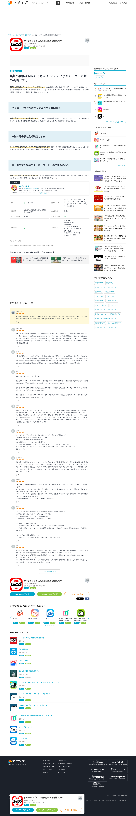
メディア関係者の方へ (64, 766)
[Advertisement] (49, 283)
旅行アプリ (109, 283)
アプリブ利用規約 (111, 795)
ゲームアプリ (112, 287)
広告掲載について (63, 760)
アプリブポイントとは (49, 763)
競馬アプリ (112, 327)
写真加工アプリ (100, 287)
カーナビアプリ (100, 309)
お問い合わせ (61, 769)
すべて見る (121, 165)
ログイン (125, 3)
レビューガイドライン (49, 766)
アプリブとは (46, 760)
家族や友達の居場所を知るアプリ (105, 318)
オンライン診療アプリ (114, 323)
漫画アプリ (28, 35)
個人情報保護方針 (123, 795)
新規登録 (114, 3)
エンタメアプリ (18, 35)
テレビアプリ (99, 296)
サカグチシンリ (24, 186)
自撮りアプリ (112, 309)
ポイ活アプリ (99, 301)
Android (33, 48)
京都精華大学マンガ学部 (31, 188)
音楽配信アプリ (110, 292)
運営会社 (45, 772)
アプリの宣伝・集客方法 (65, 763)
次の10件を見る (48, 571)
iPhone (27, 48)
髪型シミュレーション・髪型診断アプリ (107, 314)
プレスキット (61, 772)
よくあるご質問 (47, 769)
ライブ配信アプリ (111, 301)
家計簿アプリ (99, 283)
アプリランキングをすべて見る (115, 122)
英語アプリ (98, 292)
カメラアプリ (110, 296)
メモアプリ (113, 305)
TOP (9, 35)
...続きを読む (43, 193)
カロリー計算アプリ (101, 305)
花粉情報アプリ (100, 323)
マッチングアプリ (100, 327)
